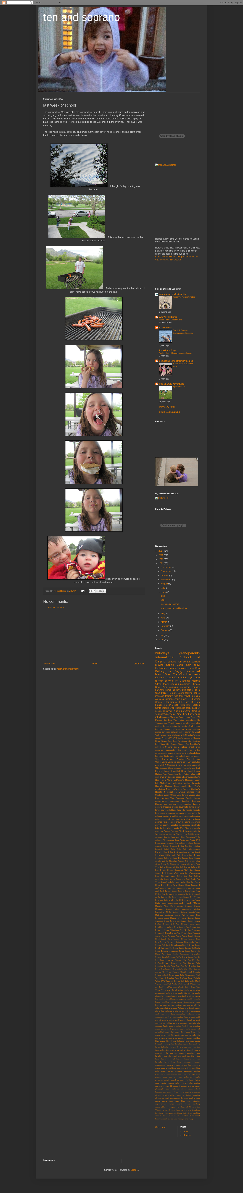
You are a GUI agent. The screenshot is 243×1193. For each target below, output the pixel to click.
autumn (173, 668)
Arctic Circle (195, 837)
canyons (186, 1005)
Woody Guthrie (184, 987)
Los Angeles (173, 903)
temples (196, 711)
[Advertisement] (94, 635)
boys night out (185, 999)
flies (182, 1032)
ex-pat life (180, 753)
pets (191, 668)
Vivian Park (166, 984)
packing (196, 1068)
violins (189, 1113)
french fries (170, 1035)
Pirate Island (186, 933)
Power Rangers (168, 936)
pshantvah (188, 1077)
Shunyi (184, 957)
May (163, 613)
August (164, 583)
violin (185, 1113)
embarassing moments (165, 753)
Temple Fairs (169, 966)
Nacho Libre (177, 783)
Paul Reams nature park (188, 924)
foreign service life (166, 680)
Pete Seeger (179, 927)
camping (173, 687)
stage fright (180, 1101)
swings (171, 1104)
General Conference (166, 702)
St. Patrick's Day (191, 960)
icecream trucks (177, 1053)
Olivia (158, 683)
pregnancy (178, 1077)
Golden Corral (169, 879)
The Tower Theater (170, 972)
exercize (158, 1026)
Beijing (164, 762)
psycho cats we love (181, 819)
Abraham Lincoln (192, 828)
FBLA (186, 870)
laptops (179, 1059)
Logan (164, 903)
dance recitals (177, 1017)
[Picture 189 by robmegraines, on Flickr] (162, 498)
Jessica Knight (182, 777)
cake (165, 1005)
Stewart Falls (194, 963)
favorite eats (184, 1029)
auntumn (178, 996)
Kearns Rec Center (191, 897)
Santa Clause (184, 951)
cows (198, 1014)
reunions (170, 1083)
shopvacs (196, 1092)
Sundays (159, 795)
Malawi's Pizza (161, 906)
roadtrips (189, 756)
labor (157, 1059)
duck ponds (180, 1020)
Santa (175, 948)
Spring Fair (192, 957)
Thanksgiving (161, 723)
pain (157, 1071)
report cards (160, 1083)
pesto (180, 1074)
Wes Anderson (177, 798)
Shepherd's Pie (174, 957)
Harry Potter (183, 774)
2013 (161, 555)
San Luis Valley (170, 720)
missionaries (160, 1065)
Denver (179, 765)
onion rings (160, 819)
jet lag (188, 813)
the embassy (184, 825)
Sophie (170, 664)
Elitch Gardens (174, 768)
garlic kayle (179, 1035)
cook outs (159, 1014)
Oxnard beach (193, 921)
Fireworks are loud (191, 768)
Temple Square (188, 795)
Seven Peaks (172, 954)
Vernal (171, 723)
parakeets (188, 1071)
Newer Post (49, 663)
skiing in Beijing (184, 1095)
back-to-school (188, 996)
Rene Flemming (174, 939)
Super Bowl (176, 795)
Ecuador (163, 768)
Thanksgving (166, 969)
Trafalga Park (173, 978)
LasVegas (196, 900)
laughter (196, 1059)
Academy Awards (162, 831)
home (186, 1131)
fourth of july (188, 726)
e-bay (197, 807)
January (165, 630)
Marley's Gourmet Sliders (188, 906)
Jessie (192, 777)
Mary (166, 683)
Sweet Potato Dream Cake (170, 320)
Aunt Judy (174, 840)
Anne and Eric (161, 837)
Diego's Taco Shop (169, 741)
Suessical (159, 966)
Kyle (190, 677)
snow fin (179, 1098)
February (165, 626)
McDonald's (179, 780)
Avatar (192, 840)
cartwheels (195, 1005)
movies (183, 668)
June (163, 592)
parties (197, 1071)
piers (198, 1074)
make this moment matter (184, 297)
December (166, 567)
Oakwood (159, 921)
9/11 (182, 828)
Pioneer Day (183, 744)
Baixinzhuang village (184, 843)
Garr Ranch (195, 870)
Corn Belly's (160, 867)
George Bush (161, 873)
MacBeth (182, 903)
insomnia (180, 813)
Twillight (197, 978)
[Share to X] (97, 591)
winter (173, 714)
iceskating (170, 813)
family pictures (173, 1029)
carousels (170, 750)
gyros (175, 1038)
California (167, 858)
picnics (158, 732)
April (163, 618)
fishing (197, 753)
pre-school (180, 756)
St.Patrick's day (162, 963)
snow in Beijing (183, 822)
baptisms (166, 999)
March (164, 622)
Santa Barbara (162, 708)
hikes (168, 1041)
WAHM (174, 984)
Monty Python (181, 915)
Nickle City (165, 744)
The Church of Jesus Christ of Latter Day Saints (177, 676)
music (165, 816)
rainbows (196, 819)
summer (158, 825)
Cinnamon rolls (183, 864)
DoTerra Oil (195, 867)
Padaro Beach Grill (164, 924)
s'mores (191, 1086)
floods (187, 1032)
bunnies (158, 1005)
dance (197, 693)
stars (189, 1101)
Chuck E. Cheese (168, 864)
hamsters (159, 756)
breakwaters (189, 1002)
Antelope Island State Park (179, 837)
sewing (171, 822)
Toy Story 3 (160, 978)
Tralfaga (183, 978)
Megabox (189, 780)
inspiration (190, 1053)
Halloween (161, 668)
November (166, 571)
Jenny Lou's (190, 891)
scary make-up (172, 1089)
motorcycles (186, 1065)
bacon (197, 996)
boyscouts (195, 999)
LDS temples (185, 900)
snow (197, 664)
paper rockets (167, 1071)
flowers (193, 1032)
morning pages (173, 1065)
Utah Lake (185, 981)
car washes (170, 804)
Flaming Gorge (162, 771)
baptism (158, 999)
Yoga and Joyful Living (172, 990)
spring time (167, 1101)
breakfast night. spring (172, 1002)
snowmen (195, 822)
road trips (178, 696)
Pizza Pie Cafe (169, 693)
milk (193, 813)
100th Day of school (165, 759)
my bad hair (173, 816)
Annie (177, 699)
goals (197, 1035)
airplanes (188, 990)
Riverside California (175, 942)
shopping (187, 1092)
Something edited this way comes (176, 361)
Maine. (197, 903)
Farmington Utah (185, 741)
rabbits (158, 717)
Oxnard (183, 921)
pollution (174, 732)
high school (160, 1041)
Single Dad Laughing (169, 412)
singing (166, 1095)
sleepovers (159, 1098)
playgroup (166, 732)
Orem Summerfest (171, 921)
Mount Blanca (170, 918)
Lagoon (187, 717)
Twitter (157, 981)
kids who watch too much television (179, 1056)
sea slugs (167, 1092)
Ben (163, 600)
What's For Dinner (168, 317)
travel (178, 690)
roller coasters (181, 1083)
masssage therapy (191, 1062)
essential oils (194, 1023)
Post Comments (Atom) (67, 669)
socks (186, 1098)
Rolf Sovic (166, 945)
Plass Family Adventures (171, 384)
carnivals (159, 750)
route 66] (169, 1086)
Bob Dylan (168, 852)
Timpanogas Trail (192, 975)
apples (171, 996)
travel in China (192, 696)
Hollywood (194, 774)
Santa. (194, 951)
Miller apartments (183, 909)
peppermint (160, 1074)
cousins (172, 661)
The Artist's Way (180, 969)
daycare (196, 804)
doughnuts (183, 807)
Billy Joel (192, 762)
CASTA (163, 765)
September (166, 579)
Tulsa (190, 978)
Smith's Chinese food (189, 792)
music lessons (161, 1068)
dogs (197, 714)
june (163, 596)
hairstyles (181, 1038)
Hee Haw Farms (193, 882)
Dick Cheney (185, 867)
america (196, 990)
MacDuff (190, 903)
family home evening (172, 1026)
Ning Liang (181, 918)
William (196, 661)
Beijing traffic (182, 762)
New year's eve (173, 789)
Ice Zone (179, 717)
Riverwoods (189, 942)
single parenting (182, 711)
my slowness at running (189, 816)
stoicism (196, 1101)
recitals (166, 1080)
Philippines (174, 930)
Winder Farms (193, 798)
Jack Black (159, 891)
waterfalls (171, 1116)
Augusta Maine (168, 717)
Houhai (181, 885)
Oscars (174, 744)
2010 (161, 635)
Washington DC (184, 984)
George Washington (175, 873)
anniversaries (161, 801)
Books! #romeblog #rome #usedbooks (175, 353)
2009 (161, 639)
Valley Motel (195, 981)
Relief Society (161, 939)
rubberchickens (179, 1086)
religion (197, 1080)
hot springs (165, 1044)
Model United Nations (176, 912)
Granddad (175, 771)
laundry (196, 687)
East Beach (160, 870)
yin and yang (187, 1119)
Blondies (158, 852)
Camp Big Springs (180, 858)
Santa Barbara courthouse (166, 951)
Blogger (134, 1170)
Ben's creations (185, 738)
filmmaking (189, 753)
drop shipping (168, 1020)
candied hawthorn (175, 1005)
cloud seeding (184, 804)
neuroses (180, 1068)
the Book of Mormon (186, 1107)
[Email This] (90, 591)
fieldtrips (172, 810)
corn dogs (170, 1014)
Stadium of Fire (178, 963)
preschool (185, 687)
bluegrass (174, 999)
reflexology (188, 1080)
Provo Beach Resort (191, 936)
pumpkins (170, 690)
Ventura (165, 798)
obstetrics (167, 711)
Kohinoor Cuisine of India (166, 900)
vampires (172, 1113)
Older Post (139, 663)
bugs (198, 1002)
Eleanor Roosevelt (175, 870)
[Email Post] (82, 591)
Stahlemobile (165, 327)
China (184, 714)
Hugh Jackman (191, 885)
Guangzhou (173, 774)
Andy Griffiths (188, 834)
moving (159, 664)
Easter (191, 714)
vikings (179, 1113)
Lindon (158, 903)
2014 (161, 551)
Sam (188, 664)
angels (192, 747)
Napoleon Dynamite (191, 783)
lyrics (179, 1062)
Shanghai (196, 954)
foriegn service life (171, 726)
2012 (161, 559)
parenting (160, 690)
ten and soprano (81, 17)
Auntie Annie (161, 738)
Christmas (184, 661)
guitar (170, 1038)
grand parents (161, 1038)
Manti (172, 906)
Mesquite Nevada (163, 909)
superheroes (160, 1104)
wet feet (179, 1116)
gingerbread (190, 1035)
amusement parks (162, 993)
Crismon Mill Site (172, 867)
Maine (169, 780)
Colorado (171, 765)
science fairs (161, 822)
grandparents (189, 653)
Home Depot (160, 885)
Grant (168, 674)
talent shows (183, 1104)
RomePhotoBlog (167, 350)
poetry (168, 819)
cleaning (174, 684)
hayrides (196, 1038)
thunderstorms (181, 1110)
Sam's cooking (185, 693)
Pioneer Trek (175, 933)
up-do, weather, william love (174, 608)
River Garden (193, 705)
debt (198, 1017)
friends (189, 810)
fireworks (181, 810)
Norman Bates (193, 918)
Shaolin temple (161, 957)
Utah (197, 677)
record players (177, 1080)
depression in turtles (189, 750)
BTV (169, 738)
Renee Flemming (188, 939)
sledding (196, 1095)
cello (157, 1008)
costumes (190, 1014)
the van (165, 1110)
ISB (181, 702)
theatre (172, 1110)
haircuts (196, 810)
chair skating (165, 1008)
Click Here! (160, 1127)
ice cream (186, 729)
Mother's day (165, 783)
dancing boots (189, 1017)
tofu (189, 1110)
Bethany (160, 671)
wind (175, 1119)
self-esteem (177, 1092)
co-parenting (184, 1011)
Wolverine (173, 987)
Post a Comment (56, 607)
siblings (158, 1095)
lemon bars (170, 1062)
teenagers (171, 1107)
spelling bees (194, 1098)
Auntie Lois (184, 840)
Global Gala (182, 876)
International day (184, 888)
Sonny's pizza (171, 747)
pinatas (158, 1077)
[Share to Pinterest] (104, 591)
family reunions (162, 810)
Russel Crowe (188, 945)
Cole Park (195, 864)
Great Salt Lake (167, 882)
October (165, 575)
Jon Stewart (167, 894)
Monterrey (169, 915)
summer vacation (170, 825)
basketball (191, 708)
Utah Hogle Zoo (177, 708)
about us (187, 1135)
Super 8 (167, 795)
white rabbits (173, 828)
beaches (196, 801)
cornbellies (180, 1014)
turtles (163, 828)
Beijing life (172, 762)
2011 (161, 563)
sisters (172, 1095)
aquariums (180, 723)
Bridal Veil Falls (172, 855)
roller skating (194, 1083)
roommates (159, 1086)
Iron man (196, 888)
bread (157, 1002)
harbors (189, 1038)
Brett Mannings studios (184, 852)
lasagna (187, 1059)
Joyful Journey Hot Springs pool (186, 894)
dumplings (191, 1020)
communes (195, 1011)
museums (196, 1065)
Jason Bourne (178, 891)
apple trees (163, 996)
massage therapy (164, 696)
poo (170, 1077)
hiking (173, 1041)
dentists (158, 807)
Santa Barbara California (189, 948)
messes (196, 729)
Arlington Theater (162, 840)
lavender (158, 1062)
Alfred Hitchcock (186, 831)
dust (198, 1020)
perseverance (171, 1074)
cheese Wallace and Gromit (182, 1008)
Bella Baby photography (188, 849)
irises (198, 1053)
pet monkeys (189, 1074)
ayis (198, 747)
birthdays (162, 653)
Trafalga (183, 747)
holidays (180, 1041)
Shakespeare (185, 954)
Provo (178, 936)
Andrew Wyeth (175, 834)
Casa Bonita (194, 858)
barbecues (174, 801)
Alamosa (174, 831)
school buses (187, 1089)
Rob (162, 747)
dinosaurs (167, 807)
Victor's (158, 984)
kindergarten (169, 756)
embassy (183, 1023)
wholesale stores (166, 1119)
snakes (173, 1098)
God (190, 876)
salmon (188, 732)
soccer (197, 756)
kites (198, 1056)
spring (157, 1101)
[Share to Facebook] (100, 591)
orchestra (189, 1068)
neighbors (172, 1068)
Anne (197, 834)
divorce (175, 807)
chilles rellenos (165, 1011)
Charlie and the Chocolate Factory (169, 861)
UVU (163, 981)
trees (165, 1113)
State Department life (190, 720)
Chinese (188, 861)
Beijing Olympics (170, 846)
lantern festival (168, 1059)
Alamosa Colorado (164, 699)
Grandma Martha (189, 680)
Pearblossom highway (164, 927)
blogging (158, 804)
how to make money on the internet (177, 1050)
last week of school (170, 604)
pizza (165, 1077)
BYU (175, 738)
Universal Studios (172, 981)
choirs (175, 1011)
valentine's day (162, 714)
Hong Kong (172, 885)
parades (178, 1071)
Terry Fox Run (182, 966)
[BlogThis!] (94, 591)
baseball (185, 801)
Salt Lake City (166, 948)
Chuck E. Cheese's (190, 699)
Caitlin (180, 664)
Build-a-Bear (187, 855)
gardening (185, 684)
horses (158, 1044)
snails (167, 1098)
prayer (181, 732)
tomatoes (196, 1110)
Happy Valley (180, 882)
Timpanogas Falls (176, 975)
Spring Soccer (179, 387)
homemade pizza (172, 729)
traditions (159, 1113)
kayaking (159, 1056)
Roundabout (176, 945)
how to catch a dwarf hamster (183, 1044)
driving (191, 807)
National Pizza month (175, 786)
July (163, 588)
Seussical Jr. (170, 792)
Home (94, 663)
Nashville (159, 786)
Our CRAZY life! (167, 407)
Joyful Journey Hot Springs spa (169, 897)
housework (160, 813)
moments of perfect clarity (172, 294)
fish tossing (166, 1032)
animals (174, 993)
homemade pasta (192, 1041)
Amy (179, 714)
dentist (158, 1020)
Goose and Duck (183, 879)
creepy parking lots (163, 1017)
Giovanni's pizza (168, 876)
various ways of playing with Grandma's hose (180, 735)
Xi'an (193, 987)
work (180, 1119)
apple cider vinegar (186, 993)
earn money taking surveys (167, 1023)
